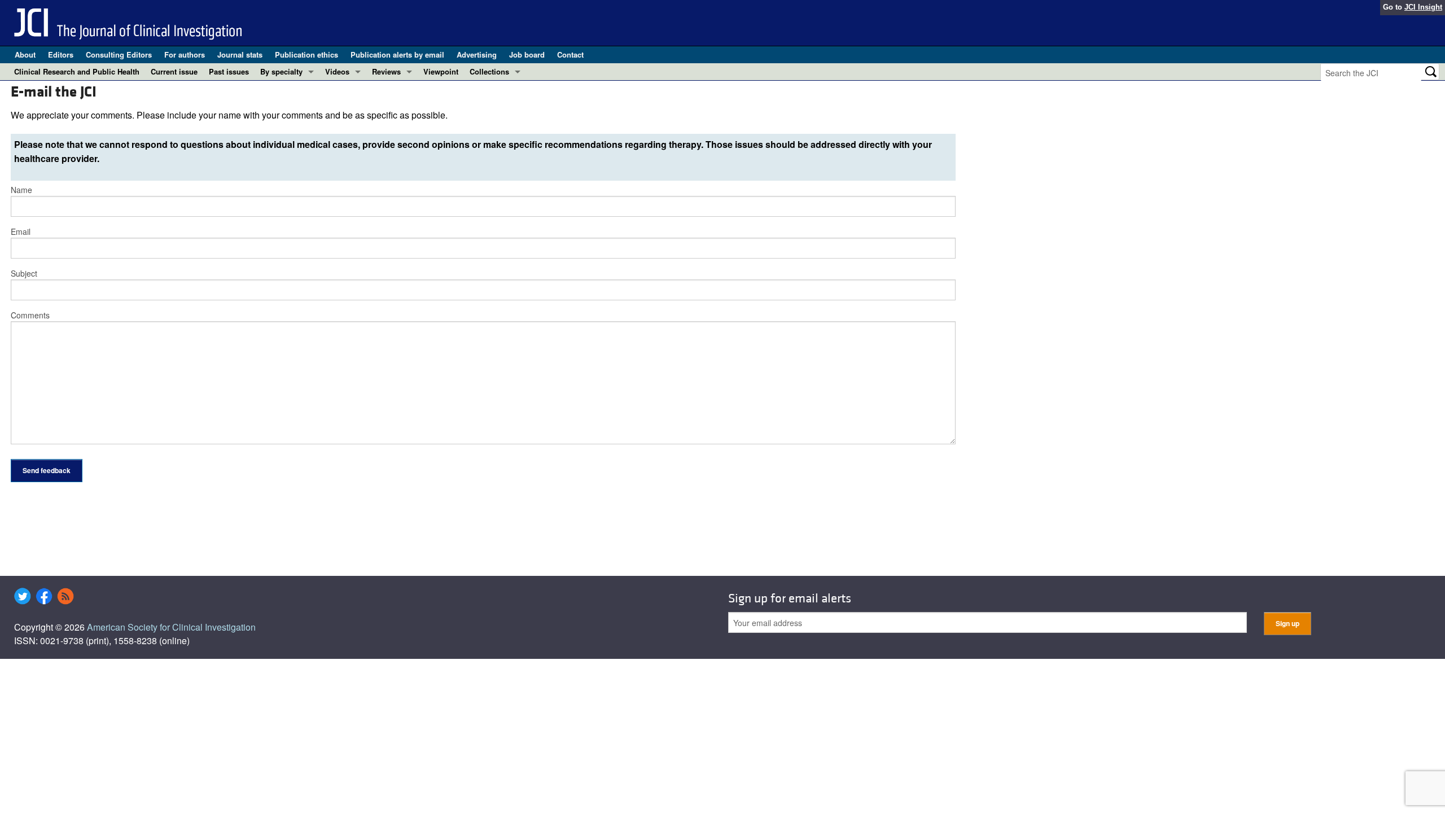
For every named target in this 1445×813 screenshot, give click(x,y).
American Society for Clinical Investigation (171, 626)
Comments (30, 315)
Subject (24, 273)
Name (21, 189)
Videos (337, 71)
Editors (60, 54)
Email (20, 231)
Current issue (174, 71)
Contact (570, 54)
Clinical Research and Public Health (76, 71)
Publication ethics (306, 54)
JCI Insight (1423, 7)
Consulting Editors (119, 54)
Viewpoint (440, 71)
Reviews (386, 71)
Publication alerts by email (397, 54)
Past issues (229, 71)
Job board (527, 54)
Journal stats (239, 54)
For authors (184, 54)
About (25, 54)
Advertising (477, 54)
